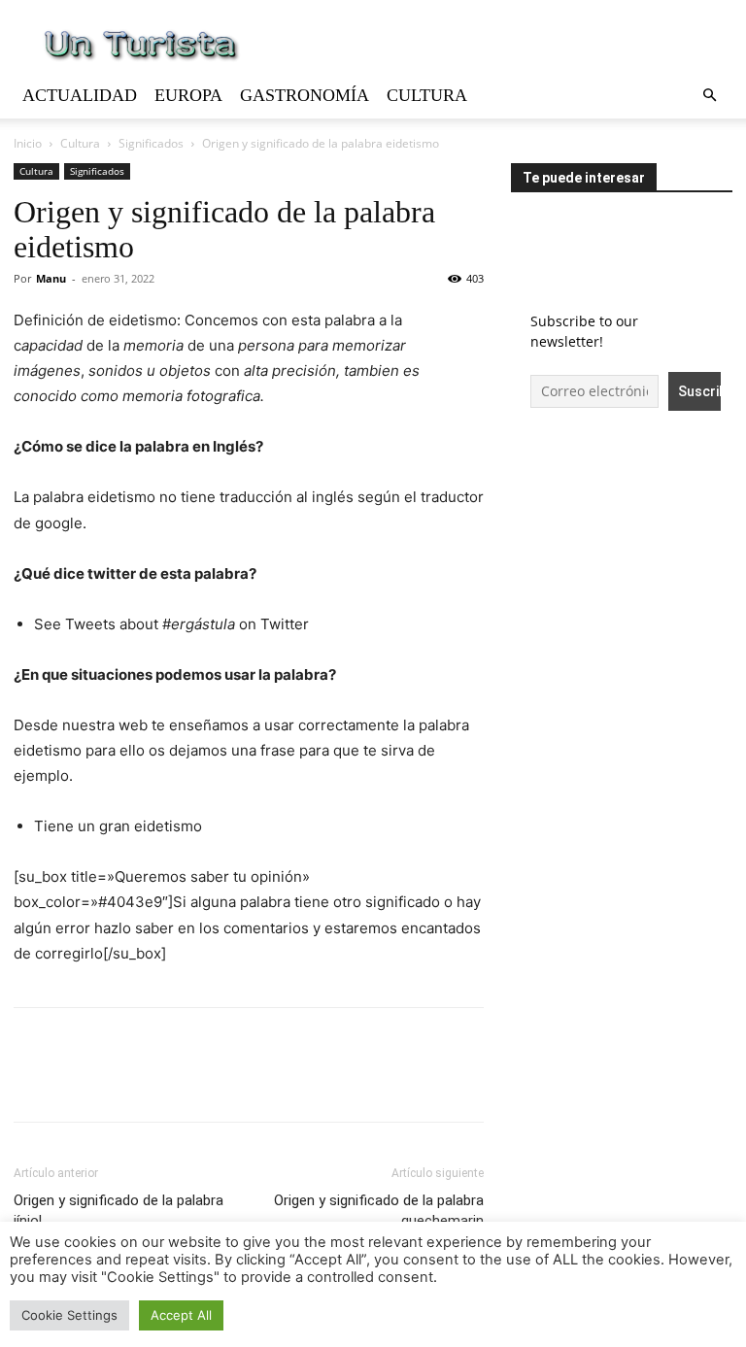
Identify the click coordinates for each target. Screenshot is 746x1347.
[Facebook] (33, 1081)
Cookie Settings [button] (69, 1315)
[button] (709, 95)
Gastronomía (304, 95)
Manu (51, 278)
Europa (188, 95)
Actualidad (79, 95)
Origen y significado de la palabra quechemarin (379, 1210)
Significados (151, 143)
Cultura (427, 95)
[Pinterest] (122, 1081)
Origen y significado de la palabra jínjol (118, 1210)
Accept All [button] (181, 1315)
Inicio (28, 143)
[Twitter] (77, 1081)
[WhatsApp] (167, 1081)
